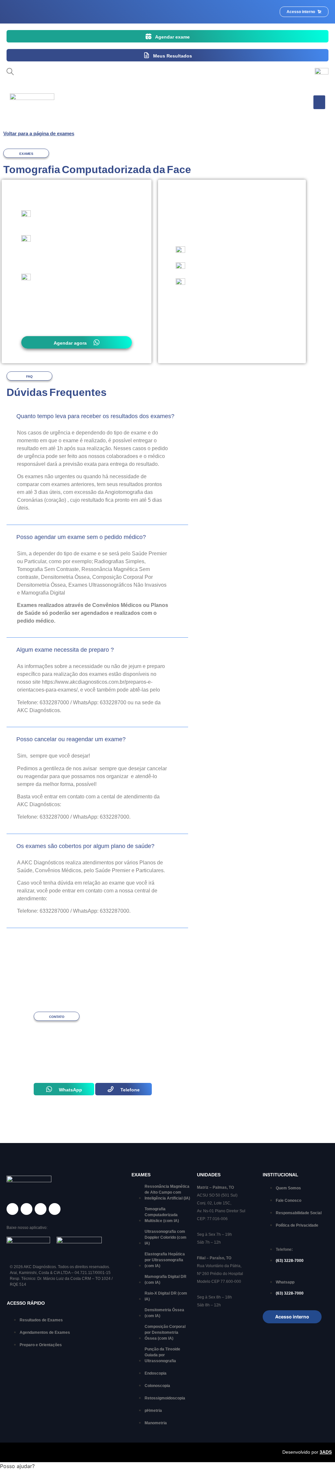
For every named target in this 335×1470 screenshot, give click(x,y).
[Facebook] (12, 1209)
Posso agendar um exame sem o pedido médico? (81, 537)
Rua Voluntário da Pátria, (219, 1266)
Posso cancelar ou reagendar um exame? (71, 739)
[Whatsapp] (40, 1209)
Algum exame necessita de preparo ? (65, 649)
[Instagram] (26, 1209)
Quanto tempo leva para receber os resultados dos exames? (95, 416)
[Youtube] (55, 1209)
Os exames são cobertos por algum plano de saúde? (85, 846)
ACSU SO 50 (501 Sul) (217, 1195)
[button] (319, 102)
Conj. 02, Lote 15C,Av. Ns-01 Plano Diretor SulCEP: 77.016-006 (221, 1211)
